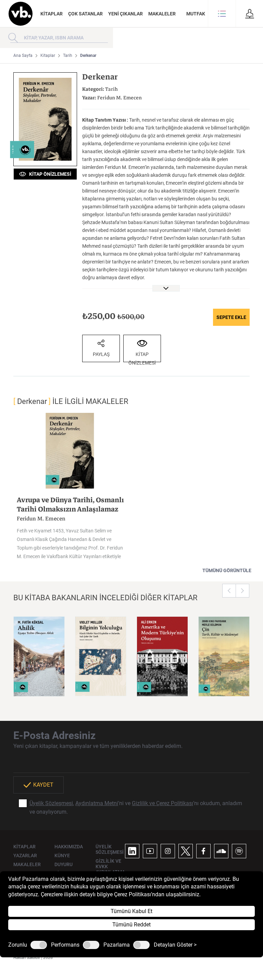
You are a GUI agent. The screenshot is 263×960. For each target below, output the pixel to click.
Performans (65, 945)
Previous (229, 591)
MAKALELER (162, 13)
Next (242, 591)
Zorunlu (17, 945)
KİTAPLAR (51, 13)
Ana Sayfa (23, 55)
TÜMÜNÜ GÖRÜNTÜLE (226, 570)
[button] (222, 13)
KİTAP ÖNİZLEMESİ (48, 174)
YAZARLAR (25, 855)
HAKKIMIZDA (68, 846)
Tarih (67, 55)
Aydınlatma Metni (96, 803)
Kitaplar (47, 55)
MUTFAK (195, 13)
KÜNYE (62, 855)
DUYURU (63, 864)
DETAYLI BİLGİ (39, 682)
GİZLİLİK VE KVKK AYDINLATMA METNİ (110, 869)
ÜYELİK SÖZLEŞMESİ (110, 849)
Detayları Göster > (175, 945)
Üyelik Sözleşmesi (51, 803)
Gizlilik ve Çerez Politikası (162, 803)
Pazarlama (116, 945)
